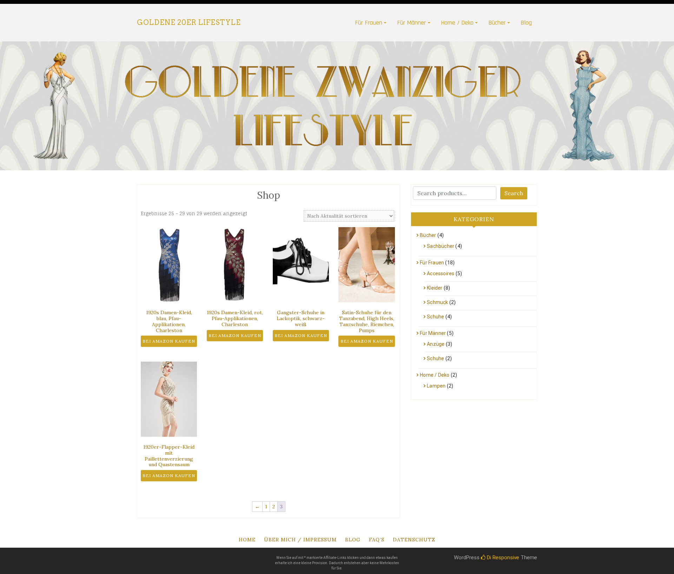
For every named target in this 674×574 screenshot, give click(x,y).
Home (247, 539)
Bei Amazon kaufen (169, 341)
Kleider (434, 288)
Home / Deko (457, 23)
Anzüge (435, 344)
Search (513, 193)
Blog (526, 23)
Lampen (436, 386)
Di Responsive (502, 557)
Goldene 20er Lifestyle (189, 22)
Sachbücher (440, 246)
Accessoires (440, 273)
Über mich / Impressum (300, 539)
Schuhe (435, 316)
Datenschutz (414, 539)
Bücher (496, 23)
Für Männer (411, 23)
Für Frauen (368, 23)
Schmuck (437, 302)
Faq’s (376, 539)
